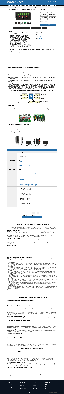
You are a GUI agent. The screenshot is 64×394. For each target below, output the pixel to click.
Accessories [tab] (44, 28)
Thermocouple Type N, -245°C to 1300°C (25, 197)
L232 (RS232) (21, 170)
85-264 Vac (38, 85)
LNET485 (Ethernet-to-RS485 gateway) (24, 178)
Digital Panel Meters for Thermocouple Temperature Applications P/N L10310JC (30, 153)
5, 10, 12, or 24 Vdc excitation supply (42, 87)
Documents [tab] (33, 28)
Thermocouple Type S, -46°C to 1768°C (25, 199)
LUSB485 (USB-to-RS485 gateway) (24, 175)
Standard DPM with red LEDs (23, 156)
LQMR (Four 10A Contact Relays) (23, 164)
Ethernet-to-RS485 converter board (13, 126)
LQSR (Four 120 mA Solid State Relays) (24, 165)
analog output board (24, 85)
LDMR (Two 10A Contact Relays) (23, 161)
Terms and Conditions (23, 388)
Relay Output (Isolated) (43, 14)
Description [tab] (9, 28)
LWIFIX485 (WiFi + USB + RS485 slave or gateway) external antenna (28, 185)
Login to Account (35, 384)
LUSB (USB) (20, 174)
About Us (21, 384)
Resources (52, 5)
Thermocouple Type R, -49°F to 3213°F (25, 203)
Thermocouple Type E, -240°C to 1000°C (25, 194)
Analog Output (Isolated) (52, 14)
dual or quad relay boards (14, 85)
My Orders (34, 385)
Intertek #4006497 (40, 34)
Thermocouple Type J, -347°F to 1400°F (25, 188)
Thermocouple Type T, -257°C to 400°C (25, 192)
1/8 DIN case (31, 86)
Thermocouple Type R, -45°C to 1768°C (25, 202)
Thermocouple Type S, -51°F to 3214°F (25, 200)
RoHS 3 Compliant (40, 36)
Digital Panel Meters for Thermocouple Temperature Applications (42, 379)
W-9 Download (35, 388)
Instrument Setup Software (33, 59)
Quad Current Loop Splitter (37, 5)
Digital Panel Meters (11, 5)
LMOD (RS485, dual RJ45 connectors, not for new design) (27, 173)
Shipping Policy (22, 385)
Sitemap (42, 392)
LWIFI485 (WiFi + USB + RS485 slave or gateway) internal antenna (28, 184)
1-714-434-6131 (11, 386)
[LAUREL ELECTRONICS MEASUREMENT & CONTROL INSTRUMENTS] (8, 2)
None (20, 160)
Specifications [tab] (15, 28)
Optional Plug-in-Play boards (28, 84)
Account (49, 1)
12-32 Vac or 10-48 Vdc (48, 85)
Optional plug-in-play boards (14, 108)
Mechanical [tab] (27, 28)
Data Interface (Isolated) (43, 17)
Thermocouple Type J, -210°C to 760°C (25, 187)
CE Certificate (40, 38)
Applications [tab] (38, 28)
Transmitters (19, 5)
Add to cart (48, 24)
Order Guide (52, 21)
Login (53, 1)
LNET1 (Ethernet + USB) (22, 179)
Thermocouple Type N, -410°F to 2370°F (25, 198)
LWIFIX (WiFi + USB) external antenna (24, 183)
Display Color (42, 11)
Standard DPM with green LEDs (23, 155)
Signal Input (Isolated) (52, 17)
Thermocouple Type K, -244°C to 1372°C (25, 189)
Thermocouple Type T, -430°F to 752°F (24, 193)
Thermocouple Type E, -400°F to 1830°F (25, 195)
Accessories (46, 5)
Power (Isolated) (51, 11)
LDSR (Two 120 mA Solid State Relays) (24, 162)
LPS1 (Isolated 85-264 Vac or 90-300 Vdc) (25, 157)
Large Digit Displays (26, 5)
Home (8, 7)
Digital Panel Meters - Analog (18, 7)
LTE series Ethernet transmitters (37, 126)
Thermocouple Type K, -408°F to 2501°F (25, 190)
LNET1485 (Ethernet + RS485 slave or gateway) (26, 180)
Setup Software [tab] (22, 28)
